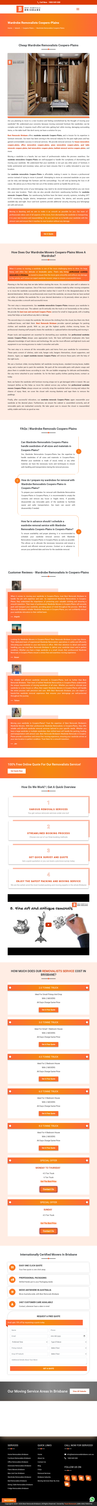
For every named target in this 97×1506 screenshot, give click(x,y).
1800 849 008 (72, 1458)
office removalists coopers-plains (35, 145)
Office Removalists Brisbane (18, 1462)
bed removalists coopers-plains (40, 148)
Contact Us (48, 1189)
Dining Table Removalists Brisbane (20, 1485)
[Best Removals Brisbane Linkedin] (81, 1478)
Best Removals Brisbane (18, 135)
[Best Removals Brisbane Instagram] (74, 1478)
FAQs (40, 1469)
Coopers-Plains (28, 28)
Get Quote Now (17, 771)
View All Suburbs (79, 1391)
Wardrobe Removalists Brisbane (19, 1477)
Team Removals (70, 1504)
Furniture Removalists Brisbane (19, 1458)
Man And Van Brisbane (16, 1473)
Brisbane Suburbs (44, 1477)
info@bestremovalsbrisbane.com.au (80, 1454)
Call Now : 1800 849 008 (50, 2)
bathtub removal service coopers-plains (70, 148)
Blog (39, 1466)
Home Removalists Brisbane (18, 1454)
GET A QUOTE (48, 1368)
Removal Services (44, 1473)
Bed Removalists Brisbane (17, 1481)
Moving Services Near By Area (48, 1481)
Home (10, 28)
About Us (41, 1458)
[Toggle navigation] (78, 9)
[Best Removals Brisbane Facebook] (66, 1478)
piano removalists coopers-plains (65, 145)
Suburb (17, 28)
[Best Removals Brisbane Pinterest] (88, 1478)
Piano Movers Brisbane (16, 1469)
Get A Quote (48, 234)
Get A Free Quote (48, 1010)
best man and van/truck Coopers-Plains (35, 312)
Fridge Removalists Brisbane (18, 1488)
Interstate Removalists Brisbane (19, 1466)
